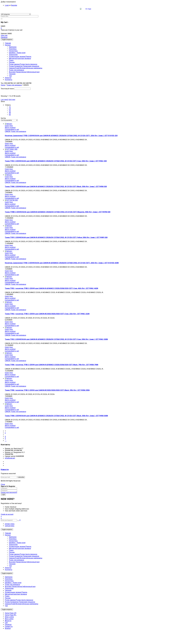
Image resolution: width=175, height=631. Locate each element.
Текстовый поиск (7, 89)
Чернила (12, 564)
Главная (8, 533)
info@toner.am (10, 458)
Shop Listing (9, 617)
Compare (8, 129)
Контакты (8, 570)
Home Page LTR (10, 613)
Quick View (9, 126)
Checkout (4, 37)
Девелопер (13, 545)
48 (10, 113)
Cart (6, 623)
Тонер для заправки (14, 85)
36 (10, 111)
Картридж (13, 537)
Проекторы (13, 541)
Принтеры (13, 539)
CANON (7, 131)
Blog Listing (9, 619)
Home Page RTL (10, 615)
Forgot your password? (9, 492)
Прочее (12, 552)
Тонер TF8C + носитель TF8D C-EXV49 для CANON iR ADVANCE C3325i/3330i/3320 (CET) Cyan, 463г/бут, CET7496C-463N (51, 288)
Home (3, 85)
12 (10, 107)
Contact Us (9, 626)
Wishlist (8, 628)
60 (10, 115)
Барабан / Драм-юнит (17, 543)
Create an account (7, 514)
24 (10, 109)
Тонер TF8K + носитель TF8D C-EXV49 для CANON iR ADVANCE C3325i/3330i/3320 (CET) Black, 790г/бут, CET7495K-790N (51, 365)
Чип (10, 566)
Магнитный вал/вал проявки (20, 548)
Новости (5, 469)
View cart (4, 35)
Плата (11, 550)
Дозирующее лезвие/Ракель (20, 546)
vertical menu (9, 526)
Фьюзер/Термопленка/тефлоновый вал (24, 562)
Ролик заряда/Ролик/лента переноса (23, 554)
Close (3, 484)
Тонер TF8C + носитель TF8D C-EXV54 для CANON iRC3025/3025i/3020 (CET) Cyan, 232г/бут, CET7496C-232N (47, 314)
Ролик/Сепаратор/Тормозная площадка (24, 556)
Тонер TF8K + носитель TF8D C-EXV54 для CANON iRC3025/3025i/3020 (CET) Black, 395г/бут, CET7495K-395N (47, 390)
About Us (8, 621)
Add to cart (15, 129)
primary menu (9, 524)
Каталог (8, 535)
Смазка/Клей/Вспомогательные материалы (25, 558)
